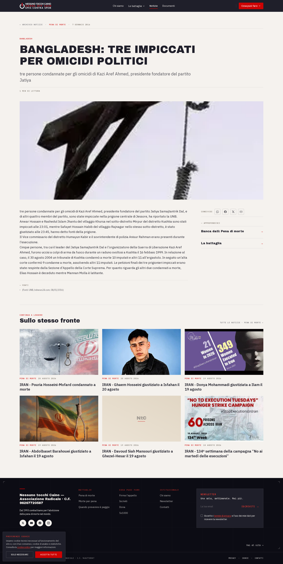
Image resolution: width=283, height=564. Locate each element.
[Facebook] (40, 523)
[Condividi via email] (241, 212)
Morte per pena (87, 501)
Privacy (232, 558)
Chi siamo (118, 5)
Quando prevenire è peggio (94, 507)
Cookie (245, 558)
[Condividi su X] (233, 212)
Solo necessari (19, 554)
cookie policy (23, 547)
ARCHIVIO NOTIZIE (31, 25)
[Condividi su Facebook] (225, 212)
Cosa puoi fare (249, 5)
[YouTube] (31, 523)
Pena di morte (87, 495)
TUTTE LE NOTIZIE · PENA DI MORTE (241, 323)
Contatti (164, 507)
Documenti (168, 5)
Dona (122, 507)
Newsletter (166, 501)
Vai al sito (254, 545)
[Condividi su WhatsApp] (217, 212)
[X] (23, 523)
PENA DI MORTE (57, 25)
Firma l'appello (128, 495)
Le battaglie (135, 6)
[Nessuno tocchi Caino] (36, 6)
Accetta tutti (48, 554)
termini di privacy (222, 515)
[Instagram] (48, 523)
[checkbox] (202, 516)
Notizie (154, 5)
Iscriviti (123, 501)
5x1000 (123, 513)
